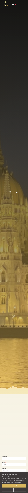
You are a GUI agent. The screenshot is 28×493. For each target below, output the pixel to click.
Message (4, 468)
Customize (7, 490)
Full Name (4, 456)
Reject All (20, 490)
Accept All (14, 485)
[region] (14, 482)
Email (3, 462)
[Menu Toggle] (24, 4)
